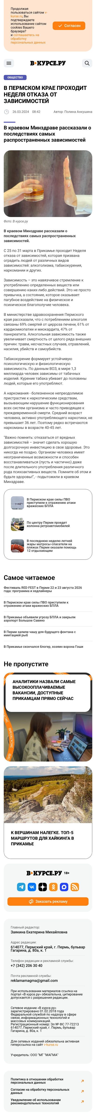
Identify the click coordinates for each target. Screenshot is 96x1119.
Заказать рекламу (51, 901)
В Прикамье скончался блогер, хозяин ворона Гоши (43, 646)
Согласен (72, 25)
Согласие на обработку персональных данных (40, 1091)
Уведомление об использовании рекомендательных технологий (36, 1101)
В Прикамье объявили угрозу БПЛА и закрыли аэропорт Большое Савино (39, 619)
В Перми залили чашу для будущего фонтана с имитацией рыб (40, 633)
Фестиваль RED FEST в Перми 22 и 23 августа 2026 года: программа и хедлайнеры (43, 589)
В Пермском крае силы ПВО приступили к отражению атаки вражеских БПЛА (36, 604)
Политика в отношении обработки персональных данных (37, 1081)
